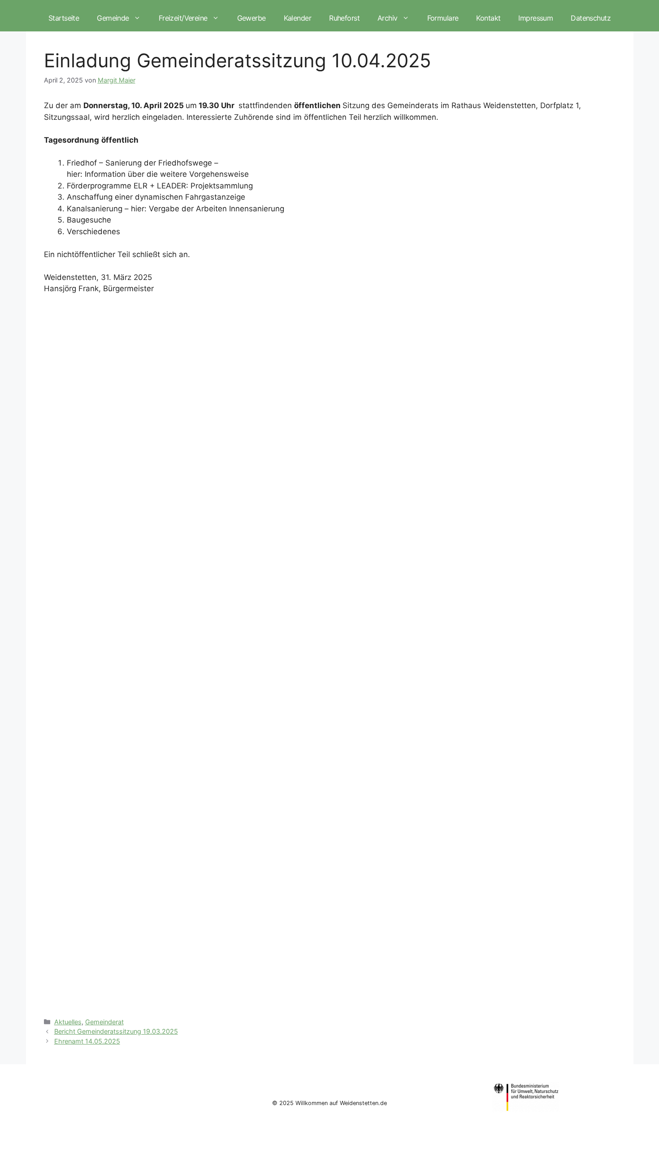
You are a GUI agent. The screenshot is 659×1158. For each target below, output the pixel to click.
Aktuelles (68, 1022)
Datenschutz (591, 17)
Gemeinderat (104, 1022)
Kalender (297, 17)
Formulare (443, 17)
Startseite (63, 17)
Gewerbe (251, 17)
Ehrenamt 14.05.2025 (87, 1041)
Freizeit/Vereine (183, 17)
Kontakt (488, 17)
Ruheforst (344, 17)
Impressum (535, 17)
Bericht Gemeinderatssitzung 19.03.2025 (116, 1031)
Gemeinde (113, 17)
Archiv (387, 17)
